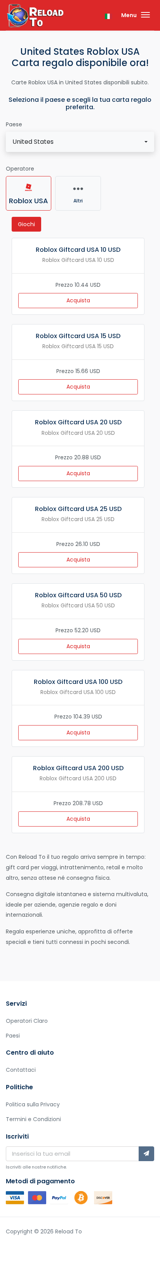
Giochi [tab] (26, 224)
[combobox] (80, 142)
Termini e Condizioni (33, 1119)
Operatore (20, 169)
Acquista (78, 300)
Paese (14, 124)
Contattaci (21, 1069)
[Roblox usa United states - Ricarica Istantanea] (35, 16)
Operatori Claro (27, 1021)
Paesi (13, 1035)
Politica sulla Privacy (33, 1104)
